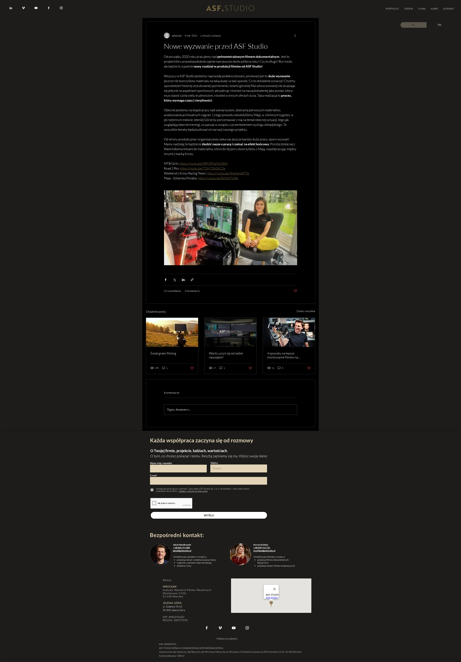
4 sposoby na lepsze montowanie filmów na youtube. (282, 355)
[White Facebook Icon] (206, 628)
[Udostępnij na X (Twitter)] (174, 279)
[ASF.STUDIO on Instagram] (61, 8)
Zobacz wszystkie (305, 311)
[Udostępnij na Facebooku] (165, 279)
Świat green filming (163, 353)
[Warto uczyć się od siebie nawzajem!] (231, 332)
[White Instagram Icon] (247, 628)
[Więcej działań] (295, 35)
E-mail (153, 475)
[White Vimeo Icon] (220, 628)
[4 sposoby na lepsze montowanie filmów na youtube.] (289, 332)
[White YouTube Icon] (233, 628)
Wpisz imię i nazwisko (161, 463)
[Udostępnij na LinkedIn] (183, 279)
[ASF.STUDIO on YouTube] (36, 8)
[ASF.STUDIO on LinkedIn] (11, 8)
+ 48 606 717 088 (181, 547)
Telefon (214, 463)
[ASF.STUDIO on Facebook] (48, 8)
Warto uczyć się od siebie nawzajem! (226, 355)
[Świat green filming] (172, 332)
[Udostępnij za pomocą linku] (192, 279)
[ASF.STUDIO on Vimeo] (23, 8)
